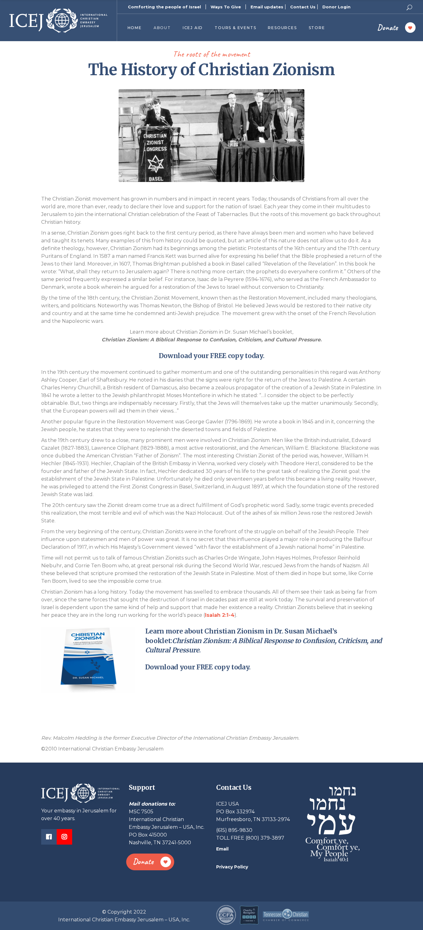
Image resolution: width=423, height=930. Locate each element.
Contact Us (303, 6)
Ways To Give (226, 6)
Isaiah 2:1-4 (219, 615)
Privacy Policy (232, 867)
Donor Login (336, 6)
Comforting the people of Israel (164, 6)
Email (222, 849)
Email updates (267, 6)
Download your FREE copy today (211, 356)
